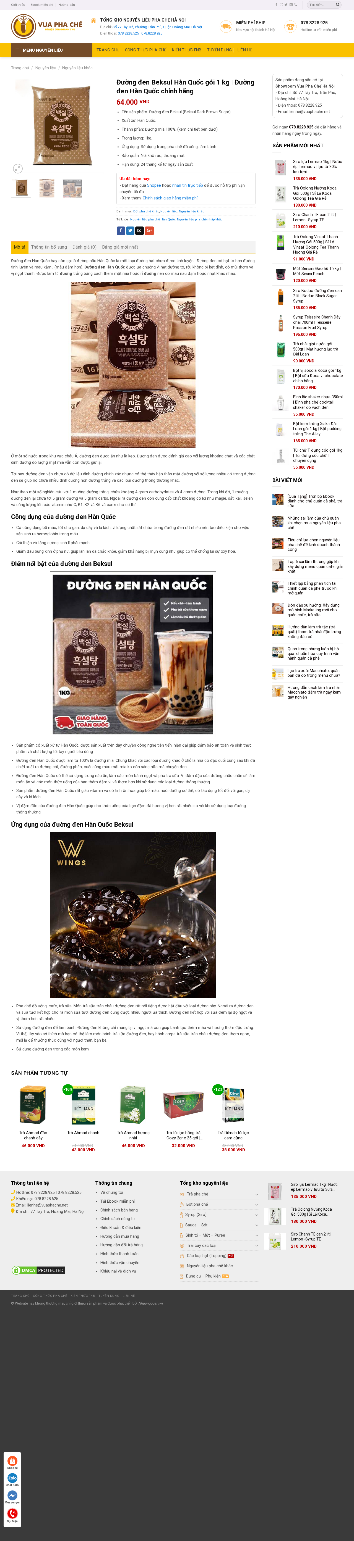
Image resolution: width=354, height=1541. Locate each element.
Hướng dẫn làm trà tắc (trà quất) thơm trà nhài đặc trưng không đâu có (314, 632)
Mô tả (20, 247)
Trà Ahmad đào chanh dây (33, 1135)
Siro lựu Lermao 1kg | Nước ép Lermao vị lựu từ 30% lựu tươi (314, 1187)
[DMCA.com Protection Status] (38, 1270)
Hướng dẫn (67, 5)
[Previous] (20, 126)
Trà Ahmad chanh (83, 1132)
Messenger (12, 1502)
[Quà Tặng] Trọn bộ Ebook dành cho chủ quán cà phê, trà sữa (315, 501)
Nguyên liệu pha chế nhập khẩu (200, 219)
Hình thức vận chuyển (119, 1262)
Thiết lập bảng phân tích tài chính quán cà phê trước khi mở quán (312, 588)
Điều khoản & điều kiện (120, 1227)
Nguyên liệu (45, 68)
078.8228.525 (128, 33)
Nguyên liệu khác (77, 68)
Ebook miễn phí (42, 5)
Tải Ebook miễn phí (117, 1201)
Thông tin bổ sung (49, 247)
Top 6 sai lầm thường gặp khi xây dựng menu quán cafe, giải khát (315, 566)
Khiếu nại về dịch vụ (118, 1271)
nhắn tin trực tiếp (187, 185)
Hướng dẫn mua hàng (119, 1236)
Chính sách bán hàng (119, 1210)
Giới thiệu (18, 5)
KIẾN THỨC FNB (187, 50)
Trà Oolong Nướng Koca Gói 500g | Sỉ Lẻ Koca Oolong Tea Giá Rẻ (311, 1212)
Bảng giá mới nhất (120, 247)
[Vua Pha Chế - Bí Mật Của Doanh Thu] (46, 26)
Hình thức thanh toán (119, 1254)
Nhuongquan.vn (150, 1303)
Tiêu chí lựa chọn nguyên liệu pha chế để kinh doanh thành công (314, 545)
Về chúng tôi (111, 1192)
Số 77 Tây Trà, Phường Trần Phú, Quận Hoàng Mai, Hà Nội (157, 27)
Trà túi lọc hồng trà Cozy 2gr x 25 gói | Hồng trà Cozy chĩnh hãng (183, 1135)
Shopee (154, 185)
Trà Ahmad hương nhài (133, 1135)
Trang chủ (20, 68)
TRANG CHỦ (108, 50)
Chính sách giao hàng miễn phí (170, 198)
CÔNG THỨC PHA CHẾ (145, 50)
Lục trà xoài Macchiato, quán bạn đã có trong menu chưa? (314, 673)
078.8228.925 (151, 33)
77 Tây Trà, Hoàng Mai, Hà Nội (56, 1211)
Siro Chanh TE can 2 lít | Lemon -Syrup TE (311, 1236)
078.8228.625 (46, 1199)
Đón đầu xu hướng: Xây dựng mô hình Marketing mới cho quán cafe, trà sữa (314, 610)
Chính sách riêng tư (117, 1218)
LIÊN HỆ (245, 50)
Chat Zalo (12, 1485)
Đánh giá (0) (84, 247)
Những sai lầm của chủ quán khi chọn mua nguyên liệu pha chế (314, 523)
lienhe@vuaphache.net (47, 1205)
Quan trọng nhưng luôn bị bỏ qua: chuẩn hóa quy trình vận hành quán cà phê (313, 654)
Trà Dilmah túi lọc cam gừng (233, 1135)
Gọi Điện (12, 1521)
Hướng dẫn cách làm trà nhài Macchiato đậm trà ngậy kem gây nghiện (314, 692)
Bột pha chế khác (146, 211)
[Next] (99, 126)
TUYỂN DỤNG (219, 50)
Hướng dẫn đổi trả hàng (121, 1245)
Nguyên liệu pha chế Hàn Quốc (153, 219)
